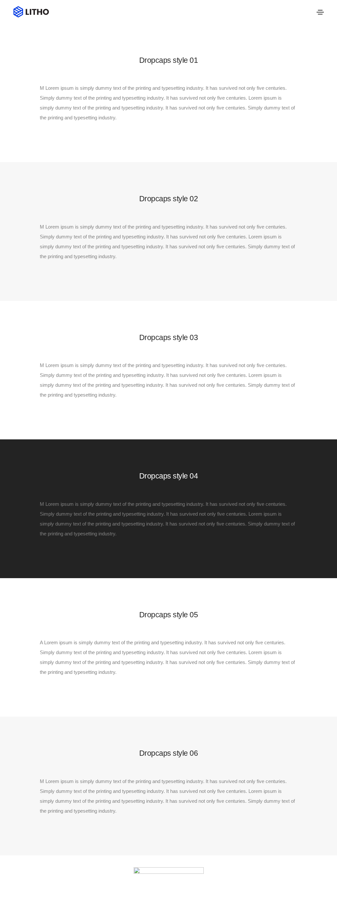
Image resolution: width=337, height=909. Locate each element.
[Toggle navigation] (320, 12)
